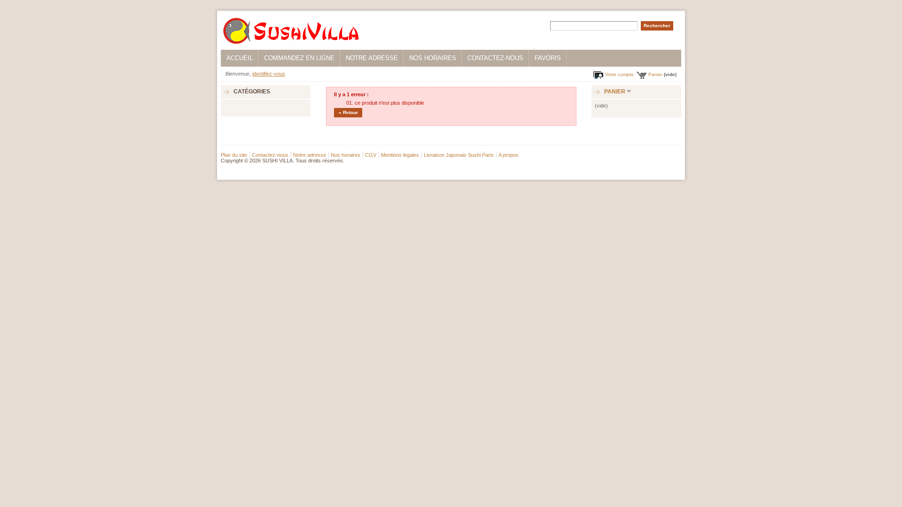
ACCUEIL (239, 57)
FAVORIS (548, 57)
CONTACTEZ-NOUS (495, 57)
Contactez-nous (270, 155)
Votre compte (619, 74)
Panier (655, 74)
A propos (508, 155)
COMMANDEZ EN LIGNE (299, 57)
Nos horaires (345, 155)
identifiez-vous (268, 74)
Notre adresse (309, 155)
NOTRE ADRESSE (372, 57)
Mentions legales (400, 155)
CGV (370, 155)
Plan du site (234, 155)
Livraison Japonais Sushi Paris (459, 155)
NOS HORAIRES (432, 57)
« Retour (348, 112)
